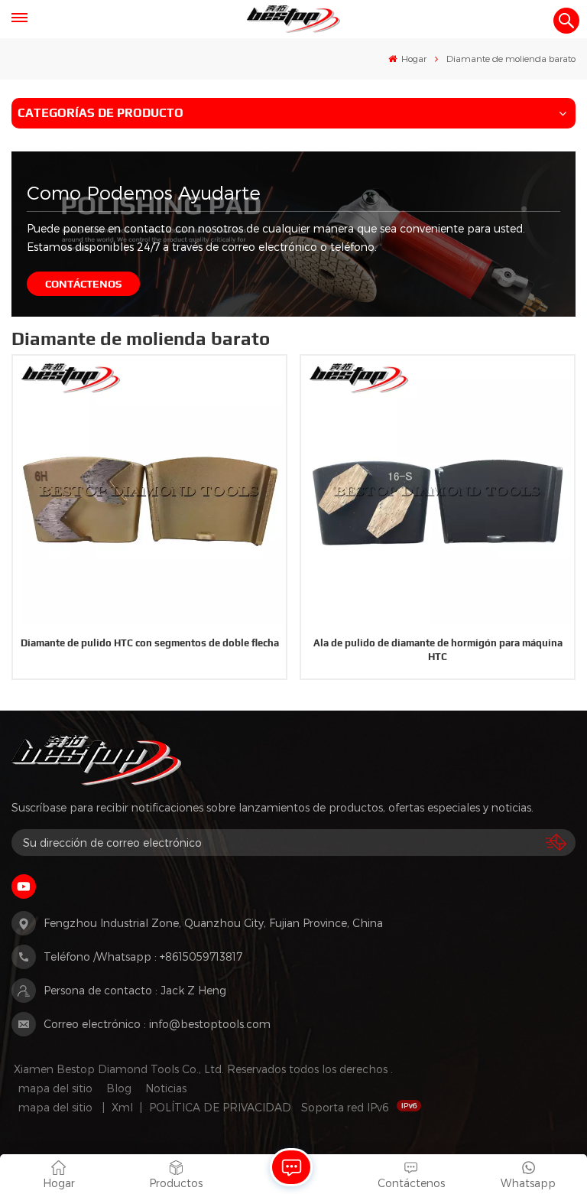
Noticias (165, 1088)
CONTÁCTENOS (83, 284)
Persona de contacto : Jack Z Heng (135, 990)
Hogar (412, 58)
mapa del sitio (55, 1088)
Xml (122, 1107)
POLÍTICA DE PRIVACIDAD (220, 1107)
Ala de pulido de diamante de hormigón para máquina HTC (438, 649)
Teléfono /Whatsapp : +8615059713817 (143, 956)
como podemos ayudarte (144, 192)
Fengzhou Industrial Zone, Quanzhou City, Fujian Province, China (213, 922)
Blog (118, 1088)
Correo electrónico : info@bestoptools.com (157, 1023)
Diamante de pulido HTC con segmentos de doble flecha (150, 643)
